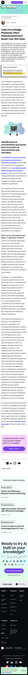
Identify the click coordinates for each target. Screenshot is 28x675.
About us (3, 629)
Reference (12, 603)
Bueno (23, 670)
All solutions (4, 611)
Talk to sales (13, 625)
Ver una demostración (17, 2)
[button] (25, 2)
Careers (3, 625)
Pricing (2, 595)
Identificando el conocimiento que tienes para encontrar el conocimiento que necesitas (13, 72)
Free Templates (4, 642)
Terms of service (7, 655)
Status (20, 600)
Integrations (4, 604)
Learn (11, 595)
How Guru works (3, 599)
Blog (11, 614)
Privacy (23, 655)
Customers (13, 599)
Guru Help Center (21, 596)
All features (4, 607)
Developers (13, 607)
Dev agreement (16, 655)
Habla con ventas (14, 449)
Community (13, 610)
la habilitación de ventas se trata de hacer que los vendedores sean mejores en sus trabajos (13, 160)
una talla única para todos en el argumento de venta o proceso (13, 170)
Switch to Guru (4, 638)
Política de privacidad (6, 672)
